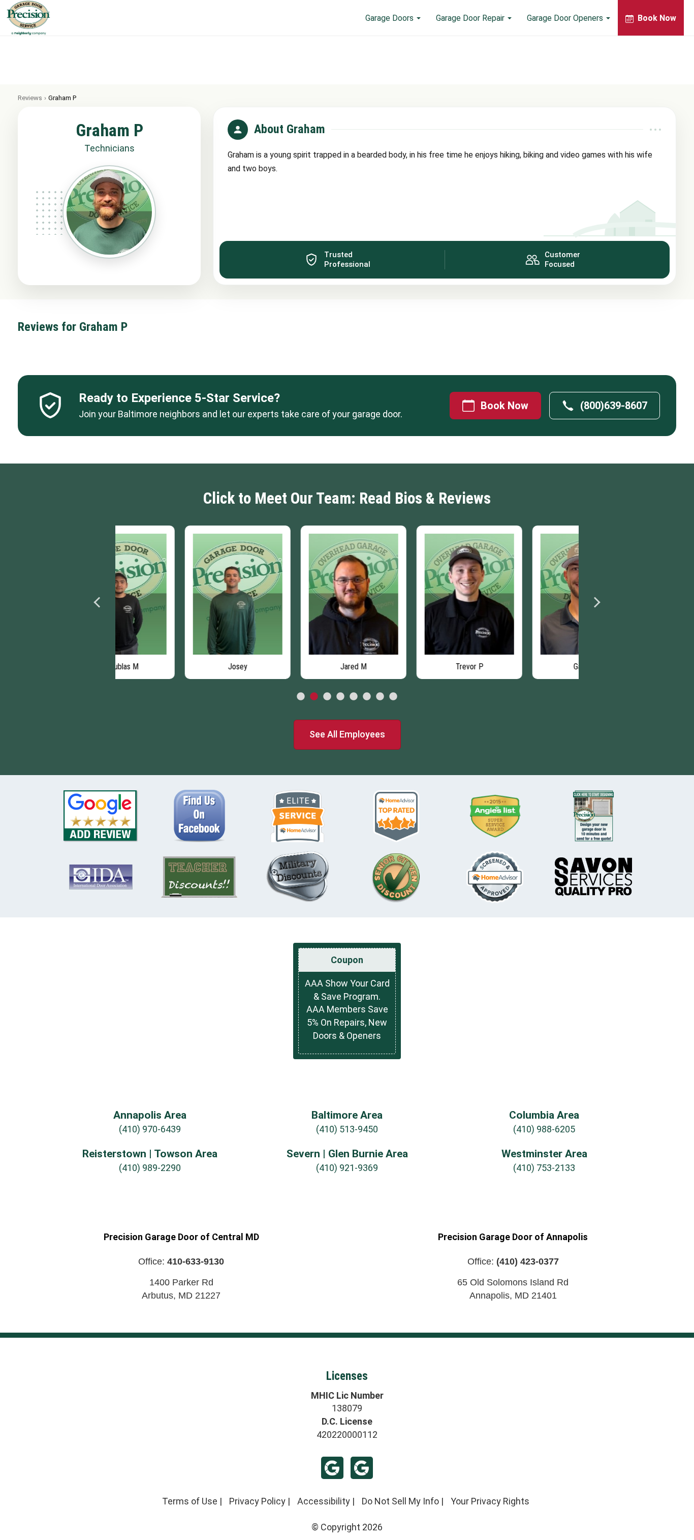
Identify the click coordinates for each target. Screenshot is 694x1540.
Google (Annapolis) (362, 1468)
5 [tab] (354, 697)
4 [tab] (340, 697)
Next (596, 602)
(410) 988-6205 (544, 1129)
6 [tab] (367, 697)
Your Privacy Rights (490, 1501)
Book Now (504, 405)
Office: (181, 1261)
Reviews (30, 98)
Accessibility (323, 1501)
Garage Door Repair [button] (471, 18)
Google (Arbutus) (332, 1468)
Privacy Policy (257, 1501)
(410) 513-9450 (347, 1129)
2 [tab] (314, 697)
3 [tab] (327, 697)
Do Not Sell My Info (400, 1501)
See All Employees (347, 734)
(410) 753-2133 (544, 1167)
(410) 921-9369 (347, 1167)
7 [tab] (380, 697)
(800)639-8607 (613, 405)
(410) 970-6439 (150, 1129)
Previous (97, 602)
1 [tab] (301, 697)
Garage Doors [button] (390, 18)
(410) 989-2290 (150, 1167)
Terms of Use (189, 1501)
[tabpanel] (173, 599)
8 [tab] (393, 697)
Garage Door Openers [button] (566, 18)
